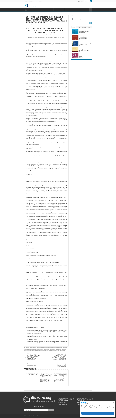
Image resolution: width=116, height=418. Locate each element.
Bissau (60, 347)
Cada (26, 349)
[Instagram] (81, 1)
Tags (89, 27)
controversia (28, 350)
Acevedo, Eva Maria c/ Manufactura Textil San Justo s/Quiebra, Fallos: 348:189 (32, 373)
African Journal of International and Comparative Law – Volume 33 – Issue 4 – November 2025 (85, 49)
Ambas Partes (45, 347)
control (64, 349)
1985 (28, 347)
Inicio (36, 1)
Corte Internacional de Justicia (43, 350)
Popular (78, 27)
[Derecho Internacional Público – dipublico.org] (31, 5)
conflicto (46, 349)
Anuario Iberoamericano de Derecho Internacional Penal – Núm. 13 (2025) (84, 31)
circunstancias (32, 349)
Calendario (67, 9)
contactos (52, 349)
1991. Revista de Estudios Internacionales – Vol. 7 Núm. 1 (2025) (84, 55)
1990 (31, 347)
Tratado (62, 350)
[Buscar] (91, 1)
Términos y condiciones (62, 404)
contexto (59, 349)
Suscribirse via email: (39, 406)
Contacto (40, 1)
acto (35, 347)
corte (34, 350)
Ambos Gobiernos (53, 347)
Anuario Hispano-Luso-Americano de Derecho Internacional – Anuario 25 (84, 37)
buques (65, 347)
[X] (79, 1)
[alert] (81, 19)
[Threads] (82, 1)
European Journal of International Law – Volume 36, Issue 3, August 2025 (85, 43)
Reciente (73, 27)
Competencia (40, 349)
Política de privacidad (62, 402)
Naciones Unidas (55, 350)
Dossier (62, 9)
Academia (37, 9)
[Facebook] (78, 1)
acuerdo (39, 347)
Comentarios (84, 27)
